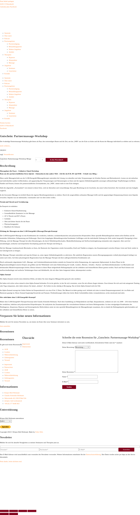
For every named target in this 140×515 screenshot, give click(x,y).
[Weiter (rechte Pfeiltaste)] (13, 514)
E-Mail (65, 382)
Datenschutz (26, 347)
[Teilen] (22, 511)
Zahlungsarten (9, 357)
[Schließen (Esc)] (32, 511)
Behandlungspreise (15, 47)
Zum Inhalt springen (7, 1)
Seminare (12, 68)
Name (65, 377)
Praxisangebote (9, 41)
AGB (6, 349)
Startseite (7, 33)
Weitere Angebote (15, 49)
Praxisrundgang (14, 44)
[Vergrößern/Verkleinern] (4, 511)
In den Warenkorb (56, 160)
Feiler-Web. (39, 432)
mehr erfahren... (5, 146)
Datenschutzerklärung (93, 454)
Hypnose (12, 57)
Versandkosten (9, 154)
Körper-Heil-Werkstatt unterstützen (12, 418)
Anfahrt (11, 52)
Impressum (26, 344)
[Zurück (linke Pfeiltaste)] (4, 514)
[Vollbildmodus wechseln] (13, 511)
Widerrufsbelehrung (11, 355)
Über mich (8, 36)
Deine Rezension (68, 372)
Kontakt (7, 73)
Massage (12, 63)
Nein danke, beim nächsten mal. (11, 461)
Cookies (7, 352)
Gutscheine (12, 71)
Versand (7, 360)
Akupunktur (13, 60)
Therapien (7, 55)
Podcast (7, 38)
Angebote (7, 65)
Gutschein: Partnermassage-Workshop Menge (15, 159)
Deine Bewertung (68, 347)
